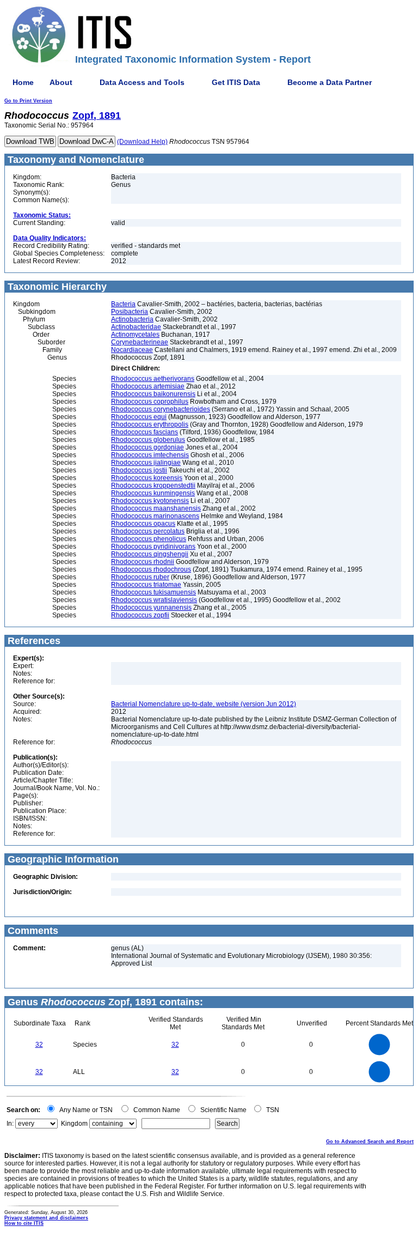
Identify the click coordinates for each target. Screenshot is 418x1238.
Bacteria (123, 304)
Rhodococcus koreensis (146, 478)
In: (10, 1123)
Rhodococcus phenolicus (148, 539)
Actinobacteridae (136, 327)
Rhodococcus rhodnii (142, 562)
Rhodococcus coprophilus (149, 401)
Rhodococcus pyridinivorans (153, 546)
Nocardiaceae (132, 350)
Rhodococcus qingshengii (149, 554)
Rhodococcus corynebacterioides (160, 409)
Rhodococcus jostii (139, 470)
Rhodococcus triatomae (146, 584)
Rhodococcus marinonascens (155, 516)
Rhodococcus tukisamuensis (153, 592)
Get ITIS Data (236, 82)
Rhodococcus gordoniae (147, 447)
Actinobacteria (132, 319)
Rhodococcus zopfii (140, 615)
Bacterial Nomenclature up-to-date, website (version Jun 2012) (203, 704)
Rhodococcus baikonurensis (153, 394)
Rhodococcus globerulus (148, 440)
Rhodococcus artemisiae (148, 386)
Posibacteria (129, 311)
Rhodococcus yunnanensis (151, 607)
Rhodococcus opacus (143, 523)
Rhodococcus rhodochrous (151, 569)
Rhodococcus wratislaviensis (154, 600)
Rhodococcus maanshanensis (156, 508)
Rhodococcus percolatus (148, 531)
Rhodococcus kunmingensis (153, 493)
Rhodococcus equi (139, 417)
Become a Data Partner (329, 82)
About (61, 82)
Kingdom (74, 1123)
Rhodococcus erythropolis (149, 424)
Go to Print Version (28, 101)
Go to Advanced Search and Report (370, 1141)
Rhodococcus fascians (144, 432)
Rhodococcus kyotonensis (150, 501)
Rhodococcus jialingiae (146, 462)
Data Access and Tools (142, 82)
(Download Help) (142, 141)
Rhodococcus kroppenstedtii (153, 485)
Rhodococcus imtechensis (150, 455)
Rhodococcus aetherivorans (152, 379)
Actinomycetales (135, 334)
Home (23, 82)
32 (39, 1044)
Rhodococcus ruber (140, 577)
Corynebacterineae (139, 342)
